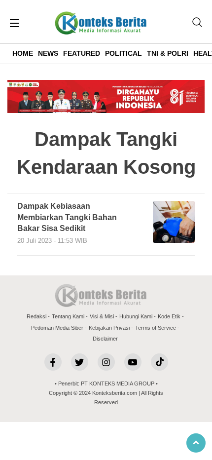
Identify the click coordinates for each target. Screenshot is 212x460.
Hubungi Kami (135, 316)
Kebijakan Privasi (109, 328)
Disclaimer (105, 339)
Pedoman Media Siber (57, 328)
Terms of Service (155, 328)
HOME (22, 53)
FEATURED (81, 53)
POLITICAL (123, 53)
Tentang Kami (68, 316)
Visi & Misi (102, 316)
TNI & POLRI (167, 53)
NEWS (48, 53)
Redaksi (36, 316)
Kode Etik (169, 316)
